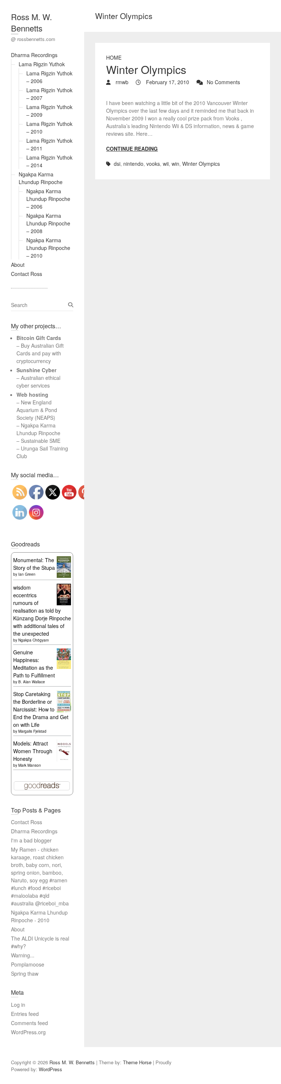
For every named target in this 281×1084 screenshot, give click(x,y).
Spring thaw (24, 973)
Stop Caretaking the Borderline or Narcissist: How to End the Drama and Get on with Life (40, 709)
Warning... (22, 955)
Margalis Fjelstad (32, 731)
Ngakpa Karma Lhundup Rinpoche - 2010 (39, 916)
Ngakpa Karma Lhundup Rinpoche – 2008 (48, 223)
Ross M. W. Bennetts (31, 22)
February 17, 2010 (167, 82)
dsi (117, 163)
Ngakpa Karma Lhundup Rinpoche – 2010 (48, 247)
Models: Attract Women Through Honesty (32, 751)
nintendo (133, 163)
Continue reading (132, 148)
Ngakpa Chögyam (33, 640)
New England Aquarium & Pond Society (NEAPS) (36, 410)
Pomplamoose (27, 964)
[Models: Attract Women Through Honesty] (64, 743)
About (18, 264)
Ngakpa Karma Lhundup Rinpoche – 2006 (48, 198)
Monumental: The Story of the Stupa (34, 563)
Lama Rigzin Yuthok (42, 64)
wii (166, 163)
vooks (153, 163)
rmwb (121, 82)
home (113, 57)
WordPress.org (28, 1032)
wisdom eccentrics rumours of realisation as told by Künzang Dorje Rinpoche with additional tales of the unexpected (42, 610)
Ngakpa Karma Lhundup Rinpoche (41, 178)
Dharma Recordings (34, 55)
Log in (18, 1004)
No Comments (223, 82)
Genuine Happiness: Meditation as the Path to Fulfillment (34, 663)
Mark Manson (29, 765)
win (175, 163)
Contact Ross (26, 273)
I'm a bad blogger (31, 840)
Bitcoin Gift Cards (38, 337)
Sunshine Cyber (36, 370)
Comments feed (29, 1023)
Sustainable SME (40, 440)
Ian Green (26, 574)
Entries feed (25, 1013)
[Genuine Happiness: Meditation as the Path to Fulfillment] (64, 652)
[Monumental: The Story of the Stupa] (64, 560)
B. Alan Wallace (31, 681)
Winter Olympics (146, 69)
